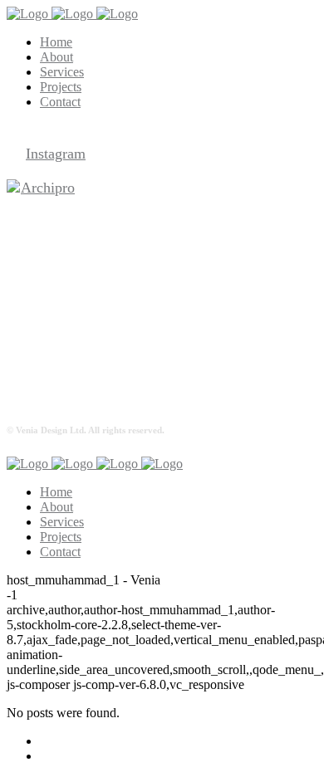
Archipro (48, 187)
